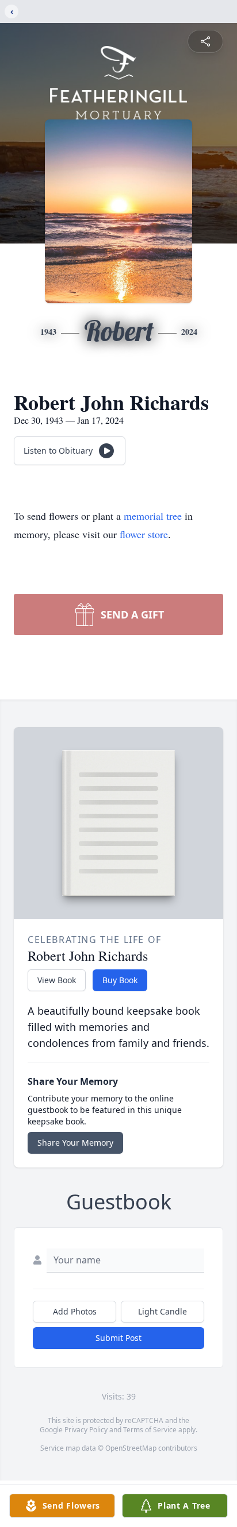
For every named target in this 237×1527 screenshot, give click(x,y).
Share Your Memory (75, 1142)
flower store (144, 534)
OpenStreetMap (130, 1448)
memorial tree (153, 516)
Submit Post (118, 1337)
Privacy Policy (86, 1430)
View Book (56, 980)
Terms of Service (150, 1430)
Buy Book (119, 980)
